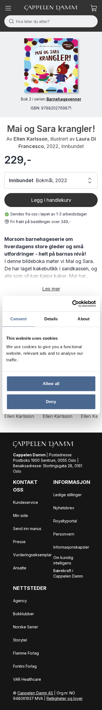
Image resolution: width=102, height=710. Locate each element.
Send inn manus (27, 528)
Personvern (63, 534)
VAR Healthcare (27, 679)
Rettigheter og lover (65, 698)
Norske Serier (25, 627)
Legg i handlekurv (51, 200)
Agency (20, 600)
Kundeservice (25, 502)
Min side (20, 515)
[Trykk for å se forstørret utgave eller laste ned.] (51, 65)
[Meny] (8, 8)
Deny (51, 401)
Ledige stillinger (67, 494)
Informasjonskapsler (71, 547)
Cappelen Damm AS (35, 693)
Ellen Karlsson (31, 139)
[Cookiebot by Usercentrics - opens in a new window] (73, 303)
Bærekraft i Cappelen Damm (68, 573)
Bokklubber (23, 613)
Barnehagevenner (64, 99)
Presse (19, 541)
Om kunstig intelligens (63, 560)
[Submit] (10, 21)
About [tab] (83, 318)
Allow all (51, 383)
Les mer (51, 289)
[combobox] (51, 21)
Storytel (20, 640)
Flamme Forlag (26, 653)
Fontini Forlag (25, 666)
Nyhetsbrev (63, 507)
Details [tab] (51, 318)
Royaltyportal (65, 521)
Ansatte (19, 568)
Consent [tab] (18, 318)
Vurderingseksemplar (32, 554)
